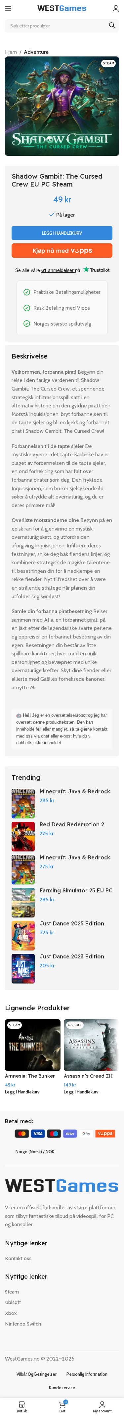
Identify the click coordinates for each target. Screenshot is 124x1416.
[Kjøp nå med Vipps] (62, 250)
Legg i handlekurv (62, 233)
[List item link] (62, 1258)
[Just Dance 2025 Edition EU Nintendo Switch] (23, 935)
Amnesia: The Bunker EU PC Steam (30, 1079)
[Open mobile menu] (8, 8)
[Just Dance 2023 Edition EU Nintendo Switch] (23, 969)
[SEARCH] (112, 26)
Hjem (11, 52)
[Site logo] (62, 8)
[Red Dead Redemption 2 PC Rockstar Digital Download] (23, 836)
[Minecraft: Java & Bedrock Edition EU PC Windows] (23, 869)
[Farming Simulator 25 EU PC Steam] (23, 902)
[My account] (115, 8)
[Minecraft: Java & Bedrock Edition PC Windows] (23, 803)
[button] (22, 1092)
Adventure (36, 52)
